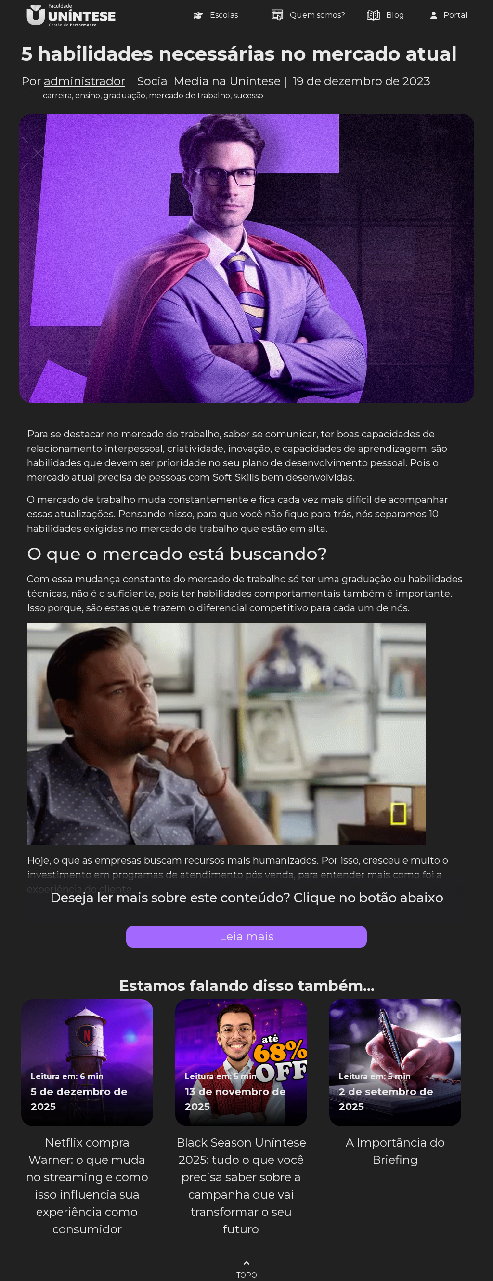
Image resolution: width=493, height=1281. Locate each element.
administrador (84, 81)
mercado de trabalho (189, 95)
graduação (124, 95)
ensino (87, 95)
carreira (57, 95)
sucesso (248, 95)
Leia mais (246, 936)
